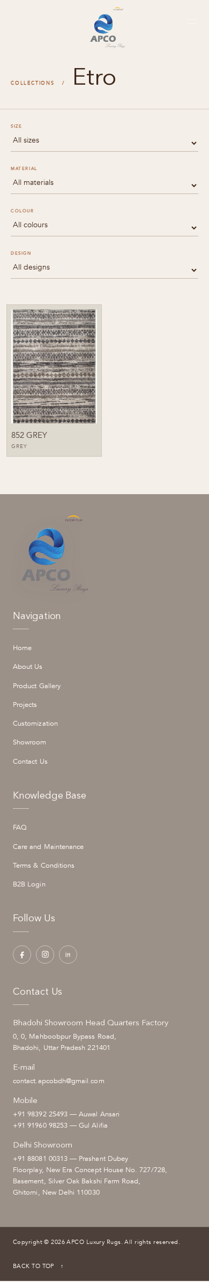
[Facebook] (22, 954)
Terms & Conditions (43, 865)
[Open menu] (191, 21)
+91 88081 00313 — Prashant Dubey (70, 1159)
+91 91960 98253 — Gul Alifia (60, 1125)
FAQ (20, 827)
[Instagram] (45, 954)
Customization (35, 723)
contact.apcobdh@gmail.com (58, 1081)
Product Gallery (37, 686)
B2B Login (29, 884)
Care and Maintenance (48, 847)
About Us (28, 667)
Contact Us (30, 761)
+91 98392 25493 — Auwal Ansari (66, 1114)
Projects (25, 705)
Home (22, 648)
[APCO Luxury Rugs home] (104, 21)
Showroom (30, 742)
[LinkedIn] (68, 954)
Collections (33, 83)
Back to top (38, 1266)
